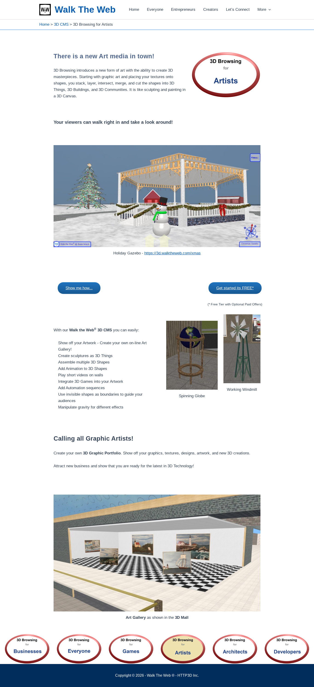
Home (134, 9)
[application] (268, 9)
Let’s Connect (238, 9)
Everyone (155, 9)
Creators (210, 9)
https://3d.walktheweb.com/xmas (172, 253)
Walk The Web (85, 9)
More (261, 9)
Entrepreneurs (183, 9)
